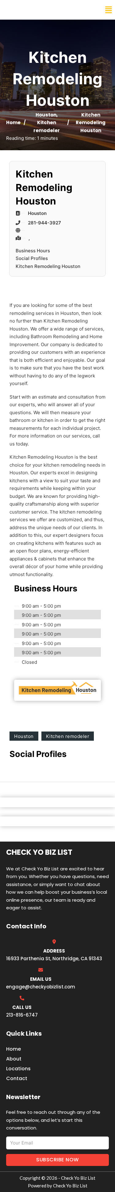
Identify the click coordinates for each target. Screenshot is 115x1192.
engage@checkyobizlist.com (40, 987)
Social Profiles (32, 258)
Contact (16, 1078)
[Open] (108, 10)
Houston (46, 115)
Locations (18, 1068)
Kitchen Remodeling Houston (48, 266)
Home (13, 122)
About (13, 1058)
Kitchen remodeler (68, 736)
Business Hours (33, 251)
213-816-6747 (22, 1015)
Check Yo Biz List (31, 10)
